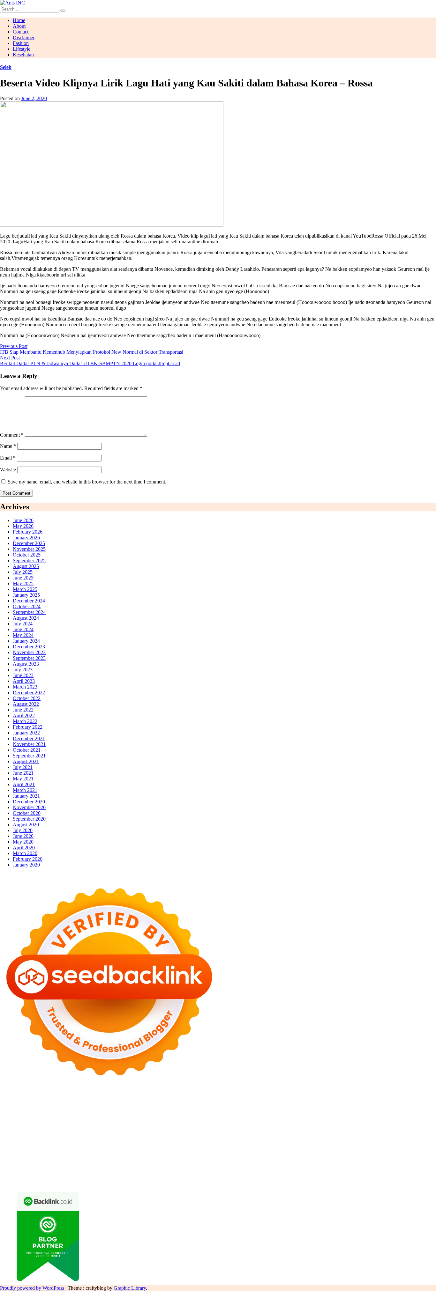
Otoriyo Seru (115, 1140)
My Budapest (406, 1140)
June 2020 (23, 836)
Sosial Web (25, 1163)
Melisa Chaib (226, 1111)
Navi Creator (237, 1151)
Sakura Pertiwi (190, 1163)
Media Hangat (276, 1180)
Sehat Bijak (316, 1163)
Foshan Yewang (388, 1100)
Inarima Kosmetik (356, 1134)
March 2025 (25, 589)
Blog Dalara (373, 1105)
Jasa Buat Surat (239, 1117)
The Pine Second (70, 1128)
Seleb (5, 67)
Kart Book (346, 1122)
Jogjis (355, 1111)
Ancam (54, 1168)
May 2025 (23, 583)
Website (8, 469)
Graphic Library (130, 1288)
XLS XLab (262, 1140)
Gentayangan (141, 1174)
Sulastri (353, 1117)
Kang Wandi (58, 1157)
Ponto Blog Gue (110, 1134)
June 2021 (23, 773)
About (19, 26)
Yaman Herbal (289, 1140)
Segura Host (135, 1128)
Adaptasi (386, 1163)
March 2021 (25, 790)
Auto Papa (294, 1105)
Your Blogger (51, 1163)
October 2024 (27, 606)
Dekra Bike (187, 1134)
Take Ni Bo (37, 1105)
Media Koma (404, 1157)
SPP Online (387, 1122)
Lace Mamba (227, 1100)
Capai (36, 1174)
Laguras (314, 1122)
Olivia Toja (200, 1111)
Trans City (66, 1151)
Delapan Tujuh (83, 1100)
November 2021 (29, 744)
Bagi (108, 1168)
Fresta (391, 1111)
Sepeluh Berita (186, 1180)
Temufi (206, 1128)
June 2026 (23, 520)
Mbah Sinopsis (333, 1111)
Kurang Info (290, 1157)
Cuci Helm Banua (401, 1151)
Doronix (177, 1100)
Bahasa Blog (132, 1180)
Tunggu (81, 1174)
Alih (4, 1168)
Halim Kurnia (220, 1163)
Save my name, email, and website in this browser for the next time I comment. (87, 481)
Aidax (154, 1117)
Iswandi (373, 1151)
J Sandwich (186, 1145)
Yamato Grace (97, 1111)
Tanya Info (250, 1180)
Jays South (373, 1111)
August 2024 (26, 618)
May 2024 (23, 635)
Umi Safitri (246, 1163)
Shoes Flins (24, 1134)
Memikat (263, 1174)
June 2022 (23, 709)
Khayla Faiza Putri (345, 1151)
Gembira (282, 1174)
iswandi (283, 1151)
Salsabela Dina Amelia (253, 1157)
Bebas (207, 1168)
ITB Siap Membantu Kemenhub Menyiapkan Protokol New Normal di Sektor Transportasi (91, 352)
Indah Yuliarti (272, 1163)
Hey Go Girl (200, 1100)
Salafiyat (27, 1111)
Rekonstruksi (166, 1122)
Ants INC (164, 1105)
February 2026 (27, 532)
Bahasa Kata (305, 1180)
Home (19, 20)
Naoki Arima (160, 1145)
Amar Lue (249, 1128)
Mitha (311, 1111)
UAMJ (243, 1140)
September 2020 (29, 819)
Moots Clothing (272, 1117)
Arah (97, 1168)
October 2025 (27, 554)
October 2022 (27, 698)
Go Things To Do (284, 1145)
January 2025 (26, 595)
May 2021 (23, 778)
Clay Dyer (73, 1145)
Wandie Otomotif (89, 1157)
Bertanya (339, 1163)
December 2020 (29, 801)
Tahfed (128, 1151)
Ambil (16, 1168)
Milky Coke (141, 1140)
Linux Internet (213, 1145)
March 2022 (25, 721)
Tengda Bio (161, 1128)
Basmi (120, 1168)
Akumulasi (35, 1168)
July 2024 (23, 623)
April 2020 (24, 847)
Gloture (366, 1122)
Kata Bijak (293, 1111)
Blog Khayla (149, 1157)
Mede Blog (346, 1128)
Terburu (272, 1168)
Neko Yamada (356, 1100)
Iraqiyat (419, 1128)
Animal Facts (221, 1140)
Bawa (173, 1168)
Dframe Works (91, 1105)
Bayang (148, 1168)
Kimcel (132, 1100)
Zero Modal (12, 1105)
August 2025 (26, 566)
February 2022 (27, 727)
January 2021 (26, 796)
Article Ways (161, 1134)
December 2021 (29, 738)
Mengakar (381, 1168)
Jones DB (378, 1145)
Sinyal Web (378, 1157)
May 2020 (23, 842)
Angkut (70, 1168)
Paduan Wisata (159, 1163)
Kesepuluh (374, 1174)
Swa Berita (176, 1111)
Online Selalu (129, 1163)
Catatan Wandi (29, 1157)
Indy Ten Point (413, 1134)
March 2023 (25, 687)
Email (8, 458)
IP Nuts (93, 1140)
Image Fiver (112, 1100)
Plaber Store (418, 1100)
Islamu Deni (125, 1111)
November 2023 (29, 652)
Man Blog (168, 1151)
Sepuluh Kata (44, 1180)
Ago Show (191, 1122)
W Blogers (71, 1111)
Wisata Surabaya (406, 1145)
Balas (133, 1168)
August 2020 (26, 824)
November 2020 (29, 807)
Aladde (19, 1117)
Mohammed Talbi (55, 1134)
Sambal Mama (89, 1117)
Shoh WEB (374, 1117)
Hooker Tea (186, 1128)
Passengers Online (193, 1105)
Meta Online (268, 1111)
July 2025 (23, 572)
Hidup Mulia (216, 1122)
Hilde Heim (119, 1105)
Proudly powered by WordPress (32, 1288)
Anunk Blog (28, 1100)
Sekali (333, 1174)
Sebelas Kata (101, 1163)
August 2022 (26, 704)
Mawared (281, 1134)
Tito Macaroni (317, 1145)
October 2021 (27, 750)
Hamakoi (214, 1117)
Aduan (333, 1168)
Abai (412, 1163)
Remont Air (134, 1145)
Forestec (93, 1145)
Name (8, 446)
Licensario (386, 1134)
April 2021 (24, 784)
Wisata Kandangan (183, 1157)
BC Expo (137, 1134)
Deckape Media (376, 1140)
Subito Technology (295, 1100)
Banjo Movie (27, 1145)
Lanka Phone (154, 1100)
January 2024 (26, 641)
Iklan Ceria (48, 1111)
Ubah (66, 1174)
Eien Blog (77, 1122)
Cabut (288, 1168)
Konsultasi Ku (14, 1180)
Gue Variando (193, 1140)
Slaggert (36, 1117)
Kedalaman (241, 1174)
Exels (329, 1122)
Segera (319, 1174)
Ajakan (348, 1168)
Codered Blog (373, 1128)
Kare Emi (271, 1128)
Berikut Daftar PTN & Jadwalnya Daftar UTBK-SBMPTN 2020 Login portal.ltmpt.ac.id (90, 363)
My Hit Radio (60, 1117)
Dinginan (179, 1174)
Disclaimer (23, 37)
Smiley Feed (412, 1122)
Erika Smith (40, 1128)
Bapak (162, 1174)
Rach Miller (293, 1122)
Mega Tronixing (105, 1128)
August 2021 (26, 761)
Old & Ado (166, 1140)
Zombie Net (399, 1117)
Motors (7, 1100)
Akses (398, 1168)
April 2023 (24, 681)
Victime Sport (70, 1140)
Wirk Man (147, 1151)
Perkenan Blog (103, 1180)
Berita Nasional (349, 1157)
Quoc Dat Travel (230, 1105)
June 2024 (23, 629)
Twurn (394, 1105)
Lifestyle (21, 49)
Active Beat (317, 1140)
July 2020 (23, 830)
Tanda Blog (158, 1180)
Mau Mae (110, 1151)
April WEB (409, 1111)
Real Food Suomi (252, 1134)
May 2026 (23, 526)
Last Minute (325, 1134)
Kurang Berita (318, 1157)
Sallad (94, 1122)
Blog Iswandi (121, 1157)
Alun (423, 1163)
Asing (85, 1168)
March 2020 (25, 853)
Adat (401, 1163)
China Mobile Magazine (255, 1122)
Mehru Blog (151, 1111)
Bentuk (255, 1168)
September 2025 (29, 560)
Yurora (247, 1111)
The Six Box (13, 1140)
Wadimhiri (142, 1105)
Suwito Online (208, 1151)
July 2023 (23, 669)
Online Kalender (217, 1134)
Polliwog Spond (258, 1100)
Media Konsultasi (219, 1180)
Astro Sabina (347, 1105)
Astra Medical (41, 1140)
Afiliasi (356, 1163)
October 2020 (27, 813)
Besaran (220, 1174)
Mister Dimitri (137, 1122)
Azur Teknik (54, 1100)
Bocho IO (51, 1145)
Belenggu (225, 1168)
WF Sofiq (112, 1122)
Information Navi (350, 1145)
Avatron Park (319, 1105)
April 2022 (24, 715)
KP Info (139, 1117)
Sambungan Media (405, 1174)
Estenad (195, 1117)
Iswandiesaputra (309, 1151)
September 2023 (29, 658)
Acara (371, 1163)
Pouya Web (322, 1128)
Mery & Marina (49, 1122)
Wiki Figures (328, 1100)
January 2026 (26, 537)
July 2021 (23, 767)
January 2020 (26, 864)
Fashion (21, 43)
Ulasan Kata (114, 1174)
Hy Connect (174, 1117)
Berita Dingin (72, 1180)
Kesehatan (23, 54)
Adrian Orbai (13, 1128)
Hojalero (24, 1122)
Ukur (95, 1174)
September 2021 (29, 755)
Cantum (303, 1168)
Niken (186, 1151)
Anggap (413, 1168)
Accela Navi (62, 1105)
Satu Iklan (76, 1163)
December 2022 (29, 692)
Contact (20, 31)
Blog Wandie (216, 1157)
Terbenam (190, 1168)
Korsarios (302, 1134)
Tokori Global (344, 1140)
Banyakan (201, 1174)
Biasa (241, 1168)
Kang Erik (88, 1151)
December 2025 (29, 543)
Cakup (319, 1168)
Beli (161, 1168)
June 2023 (23, 675)
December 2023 (29, 646)
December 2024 (29, 600)
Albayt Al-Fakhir (265, 1105)
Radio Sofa (263, 1151)
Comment (12, 435)
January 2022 (26, 732)
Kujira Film (226, 1128)
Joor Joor (83, 1134)
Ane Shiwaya (295, 1128)
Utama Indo (118, 1117)
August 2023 (26, 664)
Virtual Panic (302, 1117)
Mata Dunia (26, 1151)
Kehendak (351, 1174)
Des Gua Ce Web (246, 1145)
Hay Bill (112, 1145)
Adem (363, 1168)
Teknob (47, 1151)
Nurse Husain (331, 1117)
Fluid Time (399, 1128)
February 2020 (27, 859)
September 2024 (29, 612)
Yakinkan (301, 1174)
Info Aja (295, 1163)
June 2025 (23, 577)
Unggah (51, 1174)
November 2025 (29, 549)
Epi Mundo (413, 1105)
